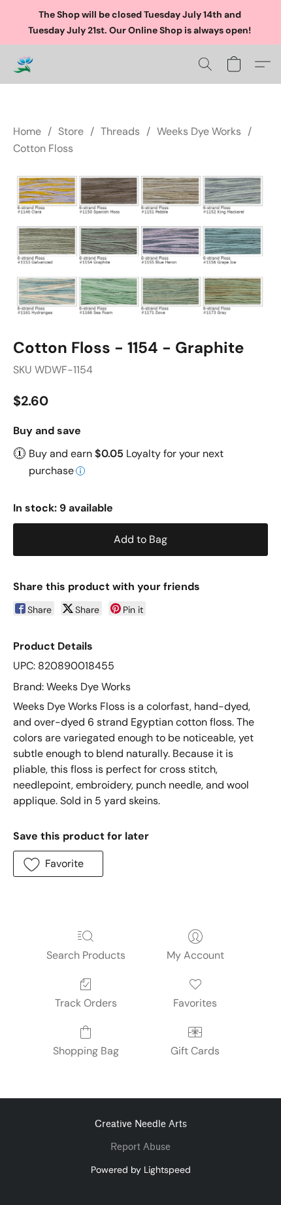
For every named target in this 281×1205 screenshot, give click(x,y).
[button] (23, 64)
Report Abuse (140, 1147)
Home (27, 131)
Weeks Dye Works (199, 131)
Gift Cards (195, 1051)
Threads (120, 131)
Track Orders (86, 1003)
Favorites (195, 1003)
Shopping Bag (86, 1051)
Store (71, 131)
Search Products (85, 955)
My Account (195, 955)
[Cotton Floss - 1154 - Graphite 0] (140, 244)
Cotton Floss (43, 148)
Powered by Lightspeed (141, 1170)
